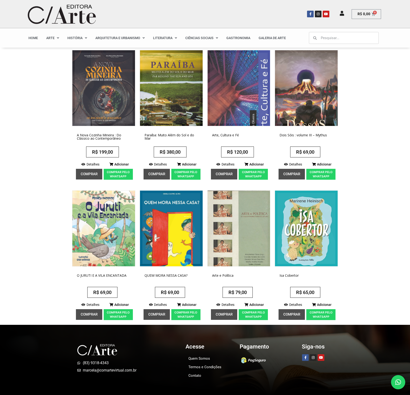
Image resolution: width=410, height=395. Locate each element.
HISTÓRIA (75, 38)
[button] (119, 164)
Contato (194, 375)
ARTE (50, 38)
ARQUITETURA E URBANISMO (117, 38)
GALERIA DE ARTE (272, 38)
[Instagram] (318, 14)
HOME (33, 38)
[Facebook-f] (310, 14)
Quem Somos (199, 358)
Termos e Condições (204, 367)
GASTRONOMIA (238, 38)
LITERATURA (162, 38)
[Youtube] (326, 14)
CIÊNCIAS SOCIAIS (199, 38)
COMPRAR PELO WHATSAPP (118, 174)
